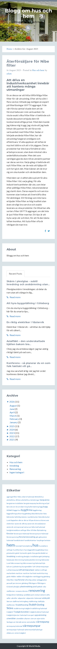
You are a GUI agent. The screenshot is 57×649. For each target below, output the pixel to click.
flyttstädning (41, 530)
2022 (12, 436)
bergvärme (44, 500)
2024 (12, 429)
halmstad (10, 540)
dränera (37, 520)
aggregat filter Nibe (14, 497)
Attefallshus (39, 497)
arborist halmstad (27, 497)
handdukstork (19, 540)
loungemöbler (27, 566)
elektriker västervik (14, 524)
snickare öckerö (40, 595)
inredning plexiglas (23, 556)
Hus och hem (38, 70)
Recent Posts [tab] (15, 273)
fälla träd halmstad (38, 527)
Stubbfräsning (21, 604)
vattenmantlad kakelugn (33, 630)
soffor (9, 598)
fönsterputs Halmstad (21, 534)
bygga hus (16, 510)
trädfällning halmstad (39, 608)
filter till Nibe (32, 530)
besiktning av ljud (42, 503)
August (13, 405)
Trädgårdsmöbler (21, 612)
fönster (10, 533)
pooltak (39, 587)
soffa (48, 595)
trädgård (10, 612)
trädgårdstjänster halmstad (17, 615)
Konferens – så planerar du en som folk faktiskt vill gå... (28, 365)
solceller (14, 598)
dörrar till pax (28, 520)
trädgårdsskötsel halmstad (39, 612)
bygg (41, 507)
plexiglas (16, 587)
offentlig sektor (30, 580)
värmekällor (31, 622)
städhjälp (41, 601)
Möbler (13, 576)
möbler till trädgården (25, 576)
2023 (12, 433)
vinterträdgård (20, 633)
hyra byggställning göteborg (34, 550)
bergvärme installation (15, 503)
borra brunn (11, 507)
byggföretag (37, 510)
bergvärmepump (30, 503)
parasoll (9, 583)
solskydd (46, 598)
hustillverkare (18, 550)
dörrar (21, 520)
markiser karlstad (29, 573)
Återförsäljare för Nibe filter (28, 63)
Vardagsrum (11, 622)
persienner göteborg (20, 583)
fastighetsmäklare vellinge (16, 530)
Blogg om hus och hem (28, 13)
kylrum (9, 566)
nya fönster (19, 579)
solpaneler (22, 598)
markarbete (11, 573)
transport (30, 615)
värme (24, 622)
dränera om (44, 520)
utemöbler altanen (23, 618)
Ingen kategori (17, 472)
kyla (43, 563)
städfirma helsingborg (20, 601)
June (12, 409)
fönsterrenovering (27, 537)
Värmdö (18, 622)
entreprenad (19, 527)
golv (37, 537)
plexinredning (26, 586)
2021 (12, 439)
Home (9, 48)
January (13, 422)
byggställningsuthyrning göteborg (19, 514)
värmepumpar (32, 625)
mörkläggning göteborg (41, 576)
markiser (19, 573)
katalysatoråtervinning (32, 560)
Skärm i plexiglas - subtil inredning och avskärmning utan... (28, 283)
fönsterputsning (13, 537)
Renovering (15, 469)
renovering (36, 590)
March (13, 415)
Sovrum (9, 601)
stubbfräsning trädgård (22, 608)
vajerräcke (41, 618)
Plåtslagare (32, 583)
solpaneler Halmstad (33, 598)
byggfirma (26, 509)
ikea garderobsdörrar (40, 553)
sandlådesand (29, 595)
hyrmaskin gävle (26, 553)
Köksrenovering (17, 563)
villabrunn (10, 633)
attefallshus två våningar (30, 500)
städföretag (33, 601)
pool (35, 586)
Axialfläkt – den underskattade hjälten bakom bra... (26, 343)
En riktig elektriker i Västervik (25, 322)
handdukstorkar (30, 540)
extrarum (27, 527)
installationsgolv (36, 556)
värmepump (42, 621)
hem (11, 544)
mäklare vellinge (41, 570)
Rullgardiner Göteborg (15, 595)
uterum (33, 618)
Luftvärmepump (12, 570)
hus (35, 545)
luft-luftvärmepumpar (41, 566)
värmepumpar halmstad (15, 630)
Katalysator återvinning (15, 560)
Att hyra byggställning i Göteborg (28, 303)
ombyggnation (42, 580)
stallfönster (11, 605)
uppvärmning (40, 615)
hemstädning (27, 546)
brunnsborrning (22, 507)
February (14, 418)
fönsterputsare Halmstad (39, 534)
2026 (12, 401)
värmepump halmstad (14, 626)
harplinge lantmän (43, 540)
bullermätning (33, 507)
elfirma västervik (28, 524)
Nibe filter (10, 580)
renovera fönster (21, 591)
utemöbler (11, 618)
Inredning (14, 465)
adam (9, 73)
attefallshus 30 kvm (14, 500)
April (12, 412)
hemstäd (18, 546)
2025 (12, 426)
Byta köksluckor (37, 514)
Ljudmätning (16, 566)
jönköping (45, 556)
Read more (14, 297)
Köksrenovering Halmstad (32, 563)
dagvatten (14, 520)
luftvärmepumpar (26, 570)
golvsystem (43, 537)
